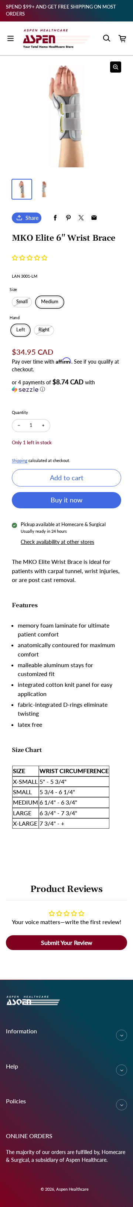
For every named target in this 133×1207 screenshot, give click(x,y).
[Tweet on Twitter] (81, 218)
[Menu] (10, 38)
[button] (29, 257)
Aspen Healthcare (72, 1189)
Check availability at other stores (57, 542)
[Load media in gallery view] (22, 189)
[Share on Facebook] (55, 218)
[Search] (106, 38)
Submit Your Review (66, 942)
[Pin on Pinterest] (68, 218)
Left (20, 329)
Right (44, 329)
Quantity (20, 412)
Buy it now (66, 500)
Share (31, 218)
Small (22, 301)
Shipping (19, 460)
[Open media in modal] (115, 67)
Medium (49, 301)
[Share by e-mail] (94, 218)
